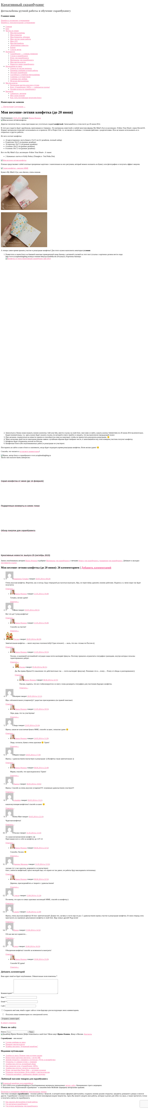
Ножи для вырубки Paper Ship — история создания (26, 1070)
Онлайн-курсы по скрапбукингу (23, 89)
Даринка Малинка (20, 864)
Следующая (19, 107)
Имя (3, 997)
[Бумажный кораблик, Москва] (17, 1083)
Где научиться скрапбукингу (17, 1104)
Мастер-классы (11, 83)
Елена (15, 946)
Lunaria (16, 912)
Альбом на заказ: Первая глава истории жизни (24, 1055)
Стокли (16, 895)
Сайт (3, 1006)
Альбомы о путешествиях (20, 77)
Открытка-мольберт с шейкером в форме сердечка (25, 1074)
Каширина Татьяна (20, 579)
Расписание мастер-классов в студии (24, 85)
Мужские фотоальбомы (19, 81)
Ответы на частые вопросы (21, 68)
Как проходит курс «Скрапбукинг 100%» (22, 1066)
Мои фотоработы (17, 43)
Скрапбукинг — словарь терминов (24, 54)
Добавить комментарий (96, 567)
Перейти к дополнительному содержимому (18, 23)
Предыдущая (7, 107)
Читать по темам (12, 31)
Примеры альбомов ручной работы (24, 70)
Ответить (10, 589)
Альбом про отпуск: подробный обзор (21, 1064)
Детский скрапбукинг (18, 73)
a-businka (16, 800)
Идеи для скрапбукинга (19, 58)
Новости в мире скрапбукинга (22, 64)
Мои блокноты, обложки (20, 37)
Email (4, 1002)
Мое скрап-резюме (17, 96)
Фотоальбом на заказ (14, 66)
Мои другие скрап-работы (20, 39)
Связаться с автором (18, 93)
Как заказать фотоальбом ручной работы (22, 1102)
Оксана (16, 639)
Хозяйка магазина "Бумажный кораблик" (22, 1046)
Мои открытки (16, 35)
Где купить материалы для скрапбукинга (22, 1106)
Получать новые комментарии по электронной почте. (26, 1014)
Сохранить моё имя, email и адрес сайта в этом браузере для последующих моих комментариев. (41, 1010)
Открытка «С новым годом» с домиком (21, 1062)
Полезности (10, 52)
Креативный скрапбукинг (22, 4)
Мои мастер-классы (18, 62)
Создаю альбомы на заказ (16, 1042)
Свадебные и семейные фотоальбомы (25, 75)
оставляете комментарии (29, 451)
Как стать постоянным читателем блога (25, 98)
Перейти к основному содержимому (15, 20)
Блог (7, 29)
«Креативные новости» (19, 45)
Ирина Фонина (35, 118)
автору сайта (70, 1085)
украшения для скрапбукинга (110, 561)
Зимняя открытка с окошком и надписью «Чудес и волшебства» (31, 1060)
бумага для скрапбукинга (88, 561)
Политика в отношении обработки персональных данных (24, 1092)
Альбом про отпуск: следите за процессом (22, 1068)
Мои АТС (14, 41)
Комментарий (7, 993)
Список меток (15, 50)
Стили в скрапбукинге (19, 56)
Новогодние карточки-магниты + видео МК (23, 1058)
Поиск (3, 1032)
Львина (16, 784)
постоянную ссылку (9, 563)
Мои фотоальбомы (17, 33)
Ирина (16, 930)
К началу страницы (8, 1023)
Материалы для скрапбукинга (22, 60)
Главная (9, 27)
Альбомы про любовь (18, 79)
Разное (12, 47)
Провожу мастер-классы (15, 1044)
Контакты (9, 91)
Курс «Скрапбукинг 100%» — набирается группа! (30, 87)
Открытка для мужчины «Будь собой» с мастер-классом (28, 1072)
